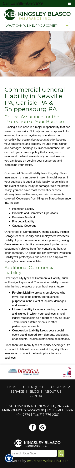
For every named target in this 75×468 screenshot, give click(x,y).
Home (12, 387)
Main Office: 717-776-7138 (23, 410)
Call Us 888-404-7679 (23, 3)
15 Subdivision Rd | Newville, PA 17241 (37, 406)
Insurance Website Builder (47, 461)
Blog (34, 391)
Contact (37, 396)
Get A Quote (34, 387)
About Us (53, 391)
